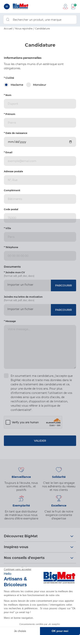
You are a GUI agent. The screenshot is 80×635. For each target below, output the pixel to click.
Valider (40, 440)
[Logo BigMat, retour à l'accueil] (21, 6)
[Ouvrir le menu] (7, 6)
